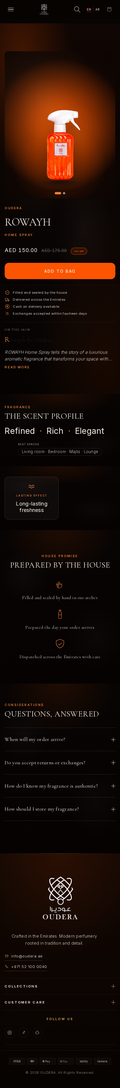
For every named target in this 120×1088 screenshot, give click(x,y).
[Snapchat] (38, 1032)
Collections (21, 986)
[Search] (77, 9)
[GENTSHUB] (60, 898)
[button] (109, 9)
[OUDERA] (44, 9)
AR (98, 9)
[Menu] (11, 9)
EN (89, 9)
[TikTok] (24, 1032)
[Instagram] (10, 1032)
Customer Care (25, 1002)
